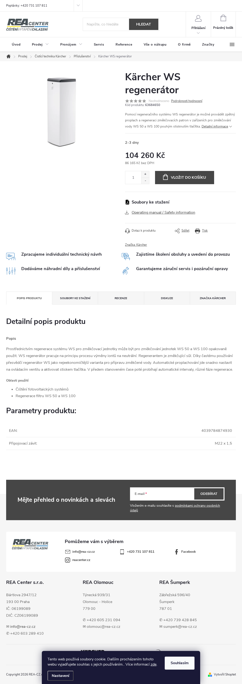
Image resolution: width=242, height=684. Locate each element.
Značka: (136, 245)
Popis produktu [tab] (29, 298)
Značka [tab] (213, 298)
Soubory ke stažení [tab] (75, 298)
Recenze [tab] (121, 298)
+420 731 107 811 (140, 551)
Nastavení (60, 675)
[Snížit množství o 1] (145, 181)
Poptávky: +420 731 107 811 (26, 6)
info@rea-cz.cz (22, 626)
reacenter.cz (81, 560)
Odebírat (208, 494)
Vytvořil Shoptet (225, 674)
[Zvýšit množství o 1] (145, 174)
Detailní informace (215, 126)
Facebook (188, 551)
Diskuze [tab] (167, 298)
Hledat (143, 24)
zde (153, 664)
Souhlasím (180, 663)
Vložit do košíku (188, 177)
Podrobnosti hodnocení (186, 101)
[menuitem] (16, 44)
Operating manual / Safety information (163, 212)
